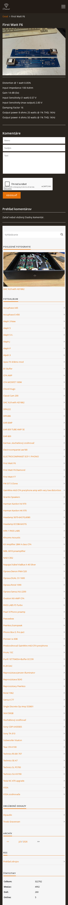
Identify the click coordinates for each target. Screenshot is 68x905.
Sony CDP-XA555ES (12, 726)
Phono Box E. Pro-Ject (13, 632)
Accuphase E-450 (11, 314)
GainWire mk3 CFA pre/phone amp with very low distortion (32, 490)
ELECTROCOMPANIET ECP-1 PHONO (21, 456)
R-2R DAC (7, 665)
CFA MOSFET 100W (12, 382)
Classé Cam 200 (10, 395)
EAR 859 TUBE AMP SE (14, 429)
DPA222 (7, 409)
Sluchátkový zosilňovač (14, 719)
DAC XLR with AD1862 (13, 289)
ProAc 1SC (8, 652)
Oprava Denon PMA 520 (15, 571)
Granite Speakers (11, 497)
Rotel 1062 (8, 692)
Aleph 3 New (9, 321)
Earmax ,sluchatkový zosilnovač (18, 442)
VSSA (5, 787)
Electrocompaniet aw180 (15, 449)
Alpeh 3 (7, 355)
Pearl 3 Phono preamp (14, 611)
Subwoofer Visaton (12, 740)
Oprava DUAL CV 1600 (14, 578)
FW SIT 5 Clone (10, 483)
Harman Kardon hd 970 (14, 503)
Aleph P (7, 348)
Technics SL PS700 (12, 767)
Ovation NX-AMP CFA (13, 598)
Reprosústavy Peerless (14, 686)
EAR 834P (7, 422)
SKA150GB (8, 713)
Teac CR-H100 (10, 746)
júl (20, 841)
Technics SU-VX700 (12, 774)
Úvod (5, 16)
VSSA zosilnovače (11, 794)
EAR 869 (7, 436)
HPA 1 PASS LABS (11, 530)
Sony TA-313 (9, 733)
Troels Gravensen (11, 821)
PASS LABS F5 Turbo (13, 605)
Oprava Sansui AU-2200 (14, 591)
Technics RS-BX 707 (12, 753)
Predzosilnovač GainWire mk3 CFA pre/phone (25, 645)
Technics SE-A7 (10, 760)
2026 (25, 841)
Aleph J (6, 341)
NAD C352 (8, 557)
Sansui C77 (8, 699)
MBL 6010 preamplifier (14, 551)
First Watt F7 (9, 476)
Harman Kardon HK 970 (15, 510)
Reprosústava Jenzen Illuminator (19, 672)
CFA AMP (7, 375)
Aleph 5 (7, 328)
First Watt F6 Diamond (14, 469)
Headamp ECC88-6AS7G (15, 524)
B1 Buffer (7, 368)
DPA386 (7, 415)
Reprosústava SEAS (12, 679)
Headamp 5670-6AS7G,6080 (16, 517)
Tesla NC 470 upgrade (13, 780)
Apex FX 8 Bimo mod (13, 361)
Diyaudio (7, 814)
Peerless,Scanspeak (12, 625)
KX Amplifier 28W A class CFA (17, 544)
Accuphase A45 (10, 307)
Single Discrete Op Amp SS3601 (18, 706)
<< (8, 841)
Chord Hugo (9, 388)
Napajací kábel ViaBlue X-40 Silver (19, 564)
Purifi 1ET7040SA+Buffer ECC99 (18, 659)
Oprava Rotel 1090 (12, 584)
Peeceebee (8, 618)
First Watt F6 (9, 463)
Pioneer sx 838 (10, 638)
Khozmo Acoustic (11, 537)
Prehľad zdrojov (11, 861)
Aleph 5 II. (8, 334)
